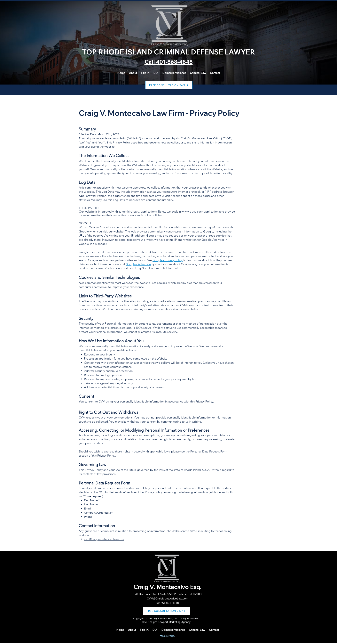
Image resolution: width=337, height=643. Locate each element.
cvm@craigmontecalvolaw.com (104, 539)
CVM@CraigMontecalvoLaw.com (167, 598)
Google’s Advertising (139, 264)
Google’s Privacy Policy (168, 260)
